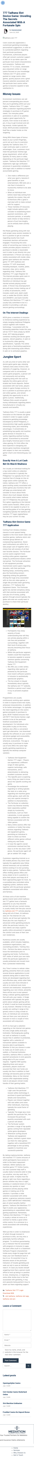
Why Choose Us (19, 1453)
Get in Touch (18, 1455)
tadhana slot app (22, 1296)
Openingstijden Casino (11, 1383)
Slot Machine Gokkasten (12, 1403)
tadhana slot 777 (11, 911)
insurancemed (16, 30)
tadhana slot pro (9, 1299)
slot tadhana (10, 1296)
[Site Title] (3, 3)
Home (15, 1448)
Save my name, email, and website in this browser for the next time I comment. (16, 1352)
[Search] (28, 1366)
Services (16, 1450)
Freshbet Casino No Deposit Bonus (16, 1412)
